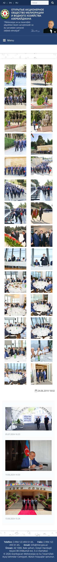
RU (17, 2)
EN (10, 2)
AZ (4, 2)
